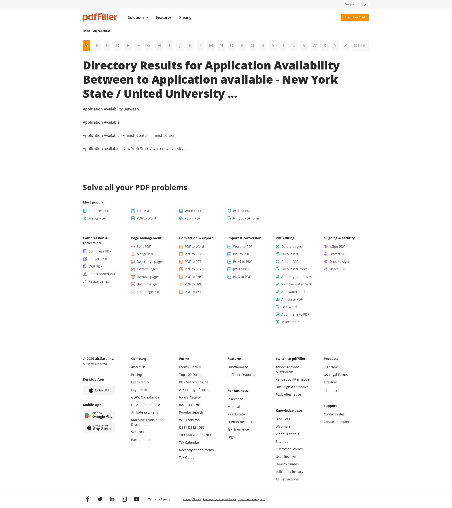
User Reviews (286, 456)
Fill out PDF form (246, 218)
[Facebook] (87, 499)
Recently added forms (196, 450)
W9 (197, 420)
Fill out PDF (290, 254)
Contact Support (336, 421)
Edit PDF (143, 210)
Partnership (140, 439)
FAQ (286, 419)
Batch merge (147, 284)
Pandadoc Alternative (292, 379)
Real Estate (236, 414)
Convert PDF (98, 258)
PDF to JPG (193, 269)
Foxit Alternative (288, 394)
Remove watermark (296, 284)
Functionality (237, 367)
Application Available (101, 122)
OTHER (360, 45)
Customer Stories (289, 449)
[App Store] (99, 428)
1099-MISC (187, 435)
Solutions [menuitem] (136, 17)
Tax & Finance (238, 429)
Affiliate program (144, 412)
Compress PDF (100, 210)
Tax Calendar (189, 442)
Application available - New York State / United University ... (135, 148)
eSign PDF (192, 218)
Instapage (331, 389)
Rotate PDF (289, 261)
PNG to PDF (242, 276)
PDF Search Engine (194, 382)
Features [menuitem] (164, 17)
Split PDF (144, 246)
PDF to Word (146, 218)
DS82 (192, 427)
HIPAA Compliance (145, 404)
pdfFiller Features (241, 374)
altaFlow (330, 382)
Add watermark (293, 291)
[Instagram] (124, 499)
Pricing (136, 374)
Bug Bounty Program (251, 499)
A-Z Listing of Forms (194, 389)
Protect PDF (242, 210)
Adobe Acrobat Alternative (287, 369)
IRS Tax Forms (190, 404)
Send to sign (339, 261)
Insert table (290, 322)
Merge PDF (97, 218)
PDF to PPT (193, 261)
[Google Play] (99, 415)
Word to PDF (194, 210)
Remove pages (148, 276)
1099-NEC (204, 435)
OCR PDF (95, 266)
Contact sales (334, 414)
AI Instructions (287, 479)
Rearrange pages (150, 261)
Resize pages (99, 281)
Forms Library (190, 367)
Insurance (235, 399)
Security (137, 432)
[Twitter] (100, 499)
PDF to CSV (193, 254)
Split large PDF (148, 291)
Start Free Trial (355, 17)
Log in (365, 4)
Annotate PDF (292, 299)
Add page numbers (296, 276)
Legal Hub (139, 389)
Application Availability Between (111, 109)
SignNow (331, 367)
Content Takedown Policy (219, 499)
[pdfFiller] (100, 17)
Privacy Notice (192, 499)
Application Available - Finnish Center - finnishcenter (129, 135)
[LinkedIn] (112, 499)
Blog (279, 419)
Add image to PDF (295, 314)
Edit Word (289, 307)
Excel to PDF (242, 261)
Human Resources (241, 421)
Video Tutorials (287, 434)
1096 (201, 427)
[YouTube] (136, 499)
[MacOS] (99, 390)
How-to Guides (287, 464)
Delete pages (291, 246)
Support (350, 4)
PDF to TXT (193, 291)
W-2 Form (186, 420)
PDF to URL (193, 284)
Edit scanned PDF (102, 274)
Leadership (140, 382)
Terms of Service (159, 499)
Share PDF (337, 269)
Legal (231, 437)
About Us (138, 367)
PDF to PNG (193, 276)
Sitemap (282, 441)
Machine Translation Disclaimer (147, 422)
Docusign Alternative (292, 387)
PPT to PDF (241, 254)
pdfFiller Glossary (289, 471)
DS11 (183, 427)
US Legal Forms (336, 374)
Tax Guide (186, 457)
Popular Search (191, 412)
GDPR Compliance (145, 397)
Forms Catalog (190, 397)
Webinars (283, 426)
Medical (233, 406)
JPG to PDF (241, 269)
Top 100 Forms (190, 374)
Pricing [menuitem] (185, 17)
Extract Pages (147, 269)
